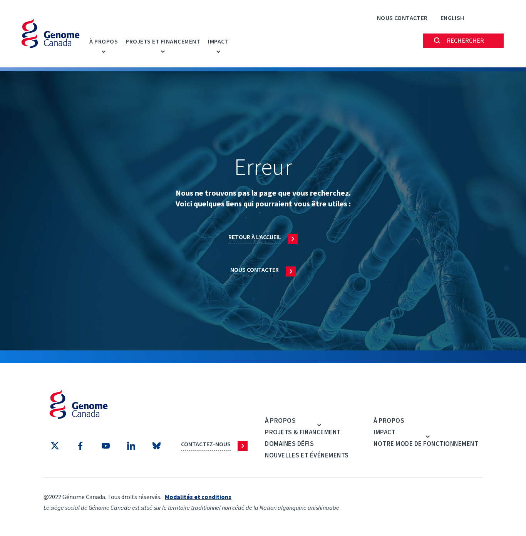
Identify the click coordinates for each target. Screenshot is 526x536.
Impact (218, 41)
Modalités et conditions (198, 497)
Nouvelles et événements (307, 455)
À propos (103, 41)
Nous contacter (402, 18)
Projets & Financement (303, 432)
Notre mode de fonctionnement (426, 443)
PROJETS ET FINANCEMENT (163, 41)
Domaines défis (289, 443)
